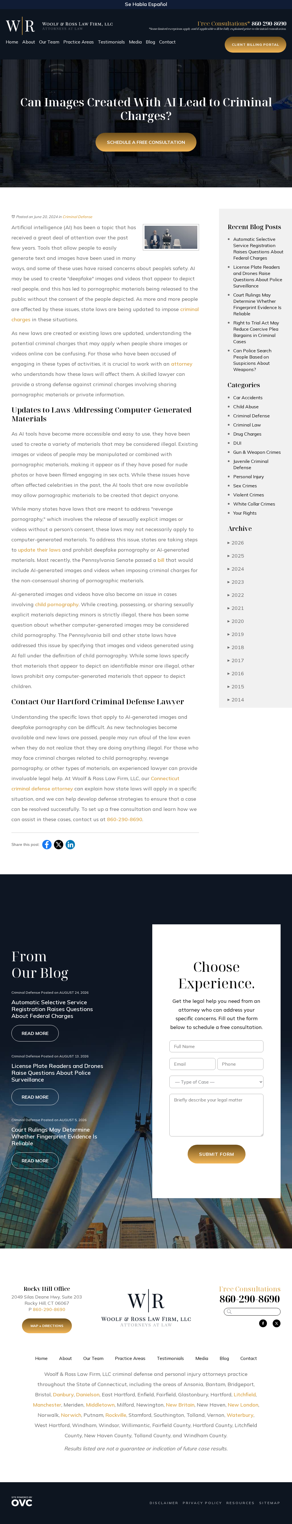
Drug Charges (247, 434)
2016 (236, 673)
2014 (236, 699)
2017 (236, 660)
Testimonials (111, 42)
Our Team (49, 42)
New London (243, 1404)
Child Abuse (246, 406)
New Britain (180, 1404)
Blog (150, 42)
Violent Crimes (248, 495)
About (28, 42)
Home (12, 42)
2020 (236, 621)
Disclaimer (164, 1503)
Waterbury (240, 1415)
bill (161, 560)
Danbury (63, 1394)
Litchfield (245, 1394)
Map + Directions (47, 1326)
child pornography (57, 604)
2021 (236, 608)
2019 (236, 634)
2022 (236, 595)
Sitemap (270, 1503)
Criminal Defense (77, 216)
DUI (237, 443)
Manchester (47, 1404)
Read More (35, 1033)
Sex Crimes (245, 485)
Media (135, 42)
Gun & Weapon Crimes (257, 452)
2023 (236, 582)
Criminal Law (247, 425)
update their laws (39, 549)
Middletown (100, 1404)
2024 (236, 569)
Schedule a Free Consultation (146, 142)
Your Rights (245, 513)
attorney (181, 364)
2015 (236, 686)
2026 (236, 542)
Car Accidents (248, 397)
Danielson (88, 1394)
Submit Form (216, 1154)
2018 (236, 647)
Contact (167, 42)
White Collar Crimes (254, 504)
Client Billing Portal (255, 44)
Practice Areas (78, 42)
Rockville (116, 1415)
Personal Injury (248, 476)
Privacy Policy (202, 1503)
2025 (236, 555)
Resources (240, 1503)
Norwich (71, 1415)
